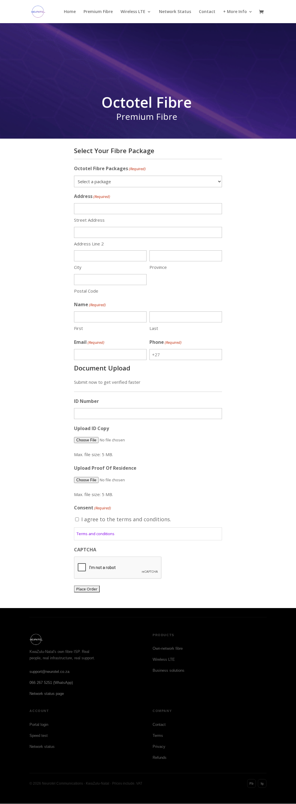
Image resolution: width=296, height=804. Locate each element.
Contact (207, 12)
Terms (158, 735)
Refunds (159, 757)
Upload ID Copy (91, 428)
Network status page (46, 693)
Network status (42, 746)
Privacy (159, 746)
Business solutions (168, 670)
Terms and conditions (95, 533)
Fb (251, 783)
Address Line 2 (89, 244)
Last (153, 328)
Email (89, 342)
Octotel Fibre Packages (110, 168)
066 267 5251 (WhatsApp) (51, 682)
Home (70, 12)
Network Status (175, 12)
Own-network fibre (168, 648)
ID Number (86, 401)
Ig (262, 783)
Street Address (89, 220)
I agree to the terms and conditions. (126, 519)
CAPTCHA (85, 549)
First (78, 328)
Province (158, 267)
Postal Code (86, 291)
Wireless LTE (133, 12)
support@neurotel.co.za (49, 671)
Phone (165, 342)
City (78, 267)
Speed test (38, 735)
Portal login (38, 724)
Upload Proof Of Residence (105, 468)
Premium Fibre (98, 12)
